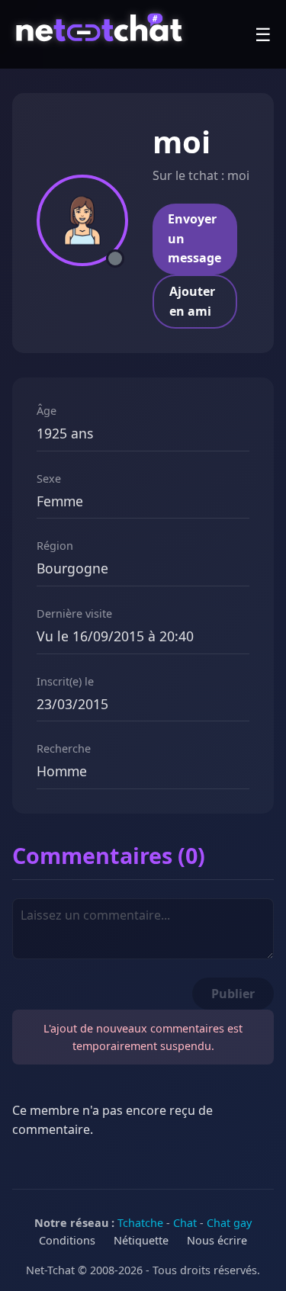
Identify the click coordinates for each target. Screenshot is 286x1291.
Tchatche (140, 1223)
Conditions (67, 1240)
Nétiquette (141, 1240)
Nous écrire (217, 1240)
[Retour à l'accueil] (101, 34)
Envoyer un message (194, 238)
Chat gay (229, 1223)
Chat (185, 1223)
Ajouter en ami (192, 301)
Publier (233, 993)
